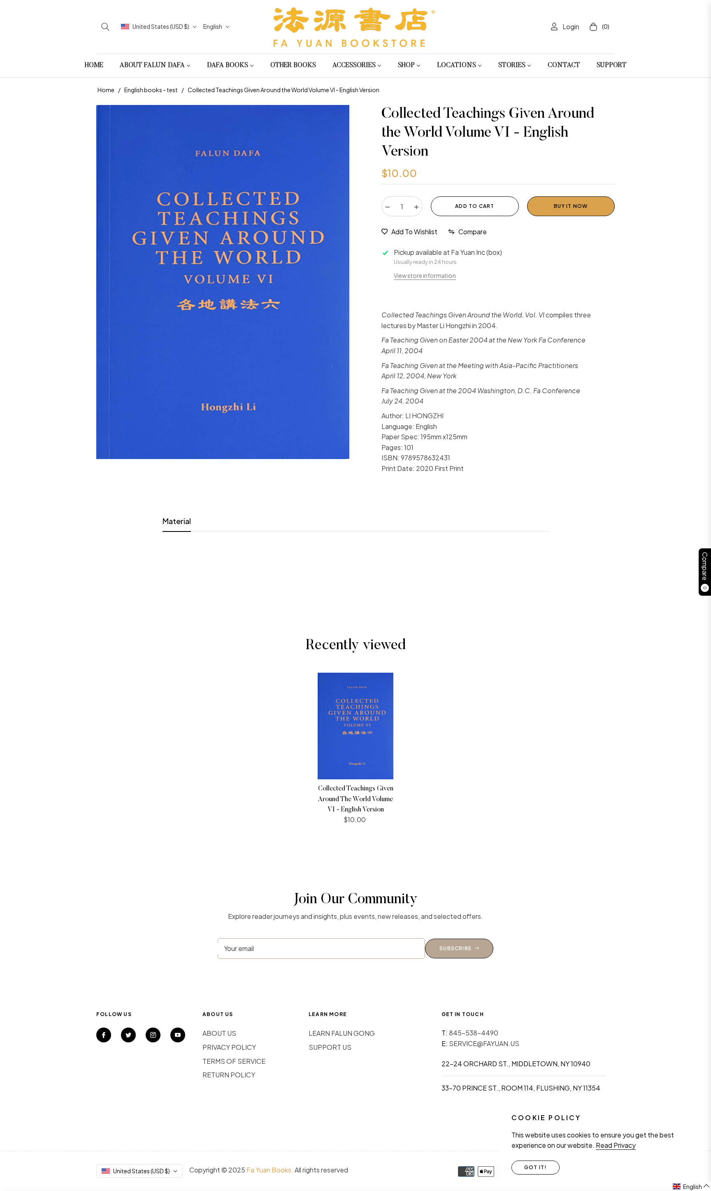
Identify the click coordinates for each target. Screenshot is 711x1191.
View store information (425, 275)
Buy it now (571, 206)
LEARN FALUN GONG (342, 1033)
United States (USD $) (160, 26)
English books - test (151, 89)
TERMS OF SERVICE (233, 1061)
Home (106, 89)
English (212, 26)
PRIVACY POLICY (229, 1047)
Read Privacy (616, 1145)
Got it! (535, 1167)
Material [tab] (177, 521)
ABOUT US (219, 1033)
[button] (105, 26)
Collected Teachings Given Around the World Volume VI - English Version (355, 799)
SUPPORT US (330, 1047)
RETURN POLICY (228, 1074)
